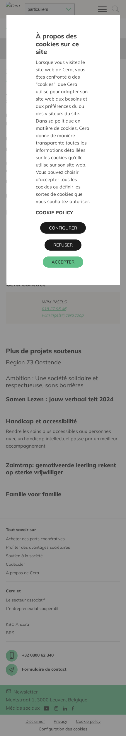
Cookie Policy (54, 212)
